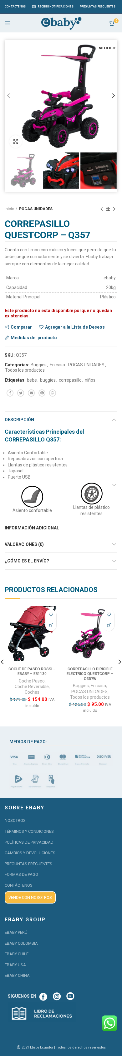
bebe (32, 380)
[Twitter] (20, 393)
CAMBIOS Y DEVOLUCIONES (30, 853)
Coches (32, 692)
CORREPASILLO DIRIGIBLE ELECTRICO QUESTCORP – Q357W (90, 674)
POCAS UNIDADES (36, 209)
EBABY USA (15, 964)
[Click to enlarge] (15, 141)
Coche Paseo (32, 680)
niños (90, 380)
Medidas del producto (34, 337)
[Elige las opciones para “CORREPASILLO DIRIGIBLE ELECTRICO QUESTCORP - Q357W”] (108, 625)
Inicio (9, 209)
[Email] (31, 393)
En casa (57, 364)
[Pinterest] (42, 393)
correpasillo (70, 380)
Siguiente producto (114, 209)
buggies (48, 380)
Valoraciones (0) (24, 544)
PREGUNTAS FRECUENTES (28, 863)
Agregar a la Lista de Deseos (75, 327)
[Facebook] (10, 393)
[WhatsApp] (52, 393)
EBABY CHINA (17, 975)
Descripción (19, 419)
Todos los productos (25, 370)
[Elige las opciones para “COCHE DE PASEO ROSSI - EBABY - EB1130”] (50, 625)
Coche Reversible (32, 686)
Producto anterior (102, 209)
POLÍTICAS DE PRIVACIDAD (29, 842)
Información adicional (32, 527)
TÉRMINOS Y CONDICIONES (29, 831)
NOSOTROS (15, 820)
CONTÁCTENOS (19, 885)
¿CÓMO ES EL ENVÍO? (27, 560)
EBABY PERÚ (16, 932)
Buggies (39, 364)
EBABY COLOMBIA (21, 943)
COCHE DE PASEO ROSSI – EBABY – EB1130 (32, 671)
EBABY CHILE (16, 954)
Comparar (21, 327)
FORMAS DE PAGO (21, 874)
